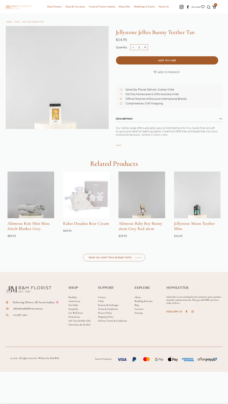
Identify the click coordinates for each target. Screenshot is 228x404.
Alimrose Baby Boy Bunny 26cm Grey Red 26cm (140, 226)
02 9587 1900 (20, 315)
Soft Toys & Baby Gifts (33, 22)
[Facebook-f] (188, 7)
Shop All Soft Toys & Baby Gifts (110, 257)
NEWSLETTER (177, 288)
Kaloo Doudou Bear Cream (86, 223)
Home (9, 22)
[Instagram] (181, 7)
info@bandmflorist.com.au (28, 308)
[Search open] (208, 7)
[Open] (203, 6)
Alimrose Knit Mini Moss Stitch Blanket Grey (28, 226)
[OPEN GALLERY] (57, 77)
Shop (17, 22)
